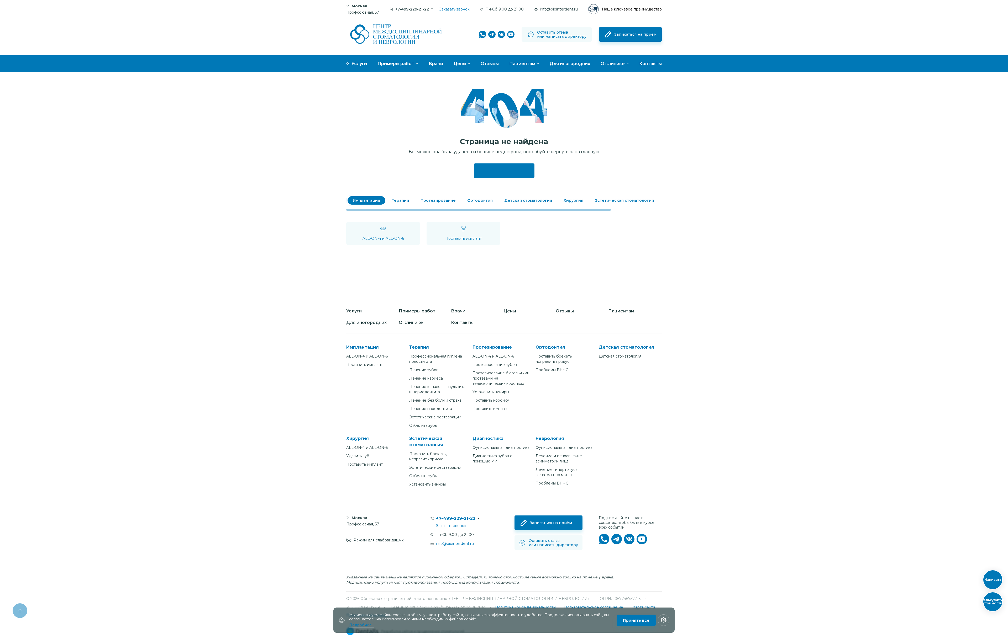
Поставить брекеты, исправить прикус (554, 359)
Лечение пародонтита (430, 408)
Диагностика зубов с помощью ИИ (492, 459)
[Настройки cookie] (663, 620)
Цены (460, 63)
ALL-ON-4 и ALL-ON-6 (367, 356)
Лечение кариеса (426, 378)
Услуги (359, 63)
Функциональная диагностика (500, 447)
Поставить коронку (490, 400)
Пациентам (522, 63)
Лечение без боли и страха (435, 400)
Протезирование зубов (494, 364)
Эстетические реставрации (435, 417)
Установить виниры (490, 392)
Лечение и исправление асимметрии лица (559, 459)
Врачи (436, 63)
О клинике (613, 63)
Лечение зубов (423, 370)
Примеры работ (395, 63)
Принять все (636, 620)
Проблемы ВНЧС (552, 370)
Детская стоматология (620, 356)
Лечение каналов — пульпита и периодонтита (437, 389)
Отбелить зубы (423, 425)
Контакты (650, 63)
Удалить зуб (357, 456)
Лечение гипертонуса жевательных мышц (557, 472)
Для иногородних (570, 63)
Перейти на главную (504, 170)
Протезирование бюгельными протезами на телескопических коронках (500, 378)
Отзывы (490, 63)
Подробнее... (361, 625)
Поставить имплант (364, 364)
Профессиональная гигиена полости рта (435, 359)
